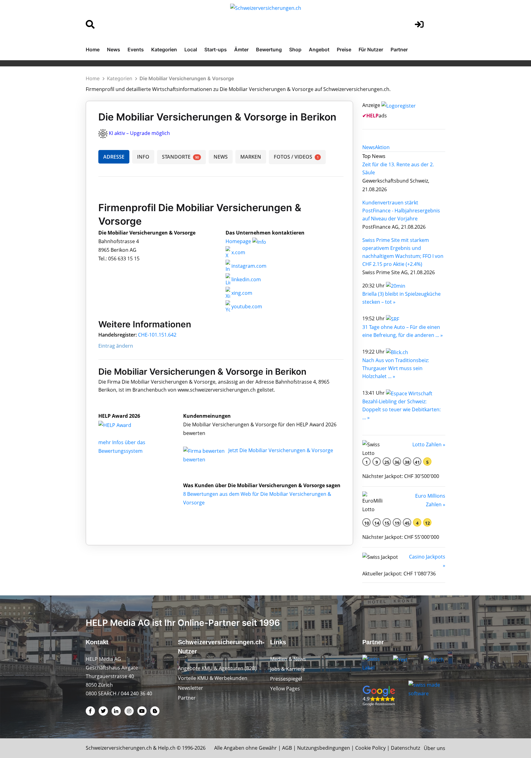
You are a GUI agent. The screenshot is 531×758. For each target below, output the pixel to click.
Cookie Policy (370, 747)
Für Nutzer (371, 49)
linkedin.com (245, 279)
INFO (143, 156)
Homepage (239, 241)
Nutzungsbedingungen (323, 747)
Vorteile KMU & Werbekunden (212, 678)
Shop (295, 49)
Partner (399, 49)
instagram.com (248, 266)
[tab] (368, 147)
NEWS (221, 156)
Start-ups (215, 49)
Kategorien (164, 49)
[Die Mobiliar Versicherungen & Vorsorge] (121, 424)
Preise (344, 49)
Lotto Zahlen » (428, 444)
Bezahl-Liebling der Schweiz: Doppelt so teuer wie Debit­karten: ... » (401, 409)
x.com (237, 252)
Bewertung (269, 49)
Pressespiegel (286, 678)
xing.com (241, 293)
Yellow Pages (285, 688)
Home (93, 49)
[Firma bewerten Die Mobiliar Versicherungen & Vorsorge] (204, 450)
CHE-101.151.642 (157, 334)
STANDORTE (180, 156)
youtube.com (246, 306)
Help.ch (166, 747)
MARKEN (250, 156)
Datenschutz (405, 747)
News (113, 49)
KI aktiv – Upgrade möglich (139, 133)
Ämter (241, 49)
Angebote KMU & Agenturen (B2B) (217, 668)
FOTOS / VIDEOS (296, 156)
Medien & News (288, 659)
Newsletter (190, 688)
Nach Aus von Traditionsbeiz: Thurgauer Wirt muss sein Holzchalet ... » (395, 368)
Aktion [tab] (382, 147)
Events (136, 49)
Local (190, 49)
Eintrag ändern (115, 345)
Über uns (434, 748)
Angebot (319, 49)
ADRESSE (113, 156)
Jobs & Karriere (287, 668)
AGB (287, 747)
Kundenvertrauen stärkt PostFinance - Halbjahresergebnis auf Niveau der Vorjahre (401, 210)
